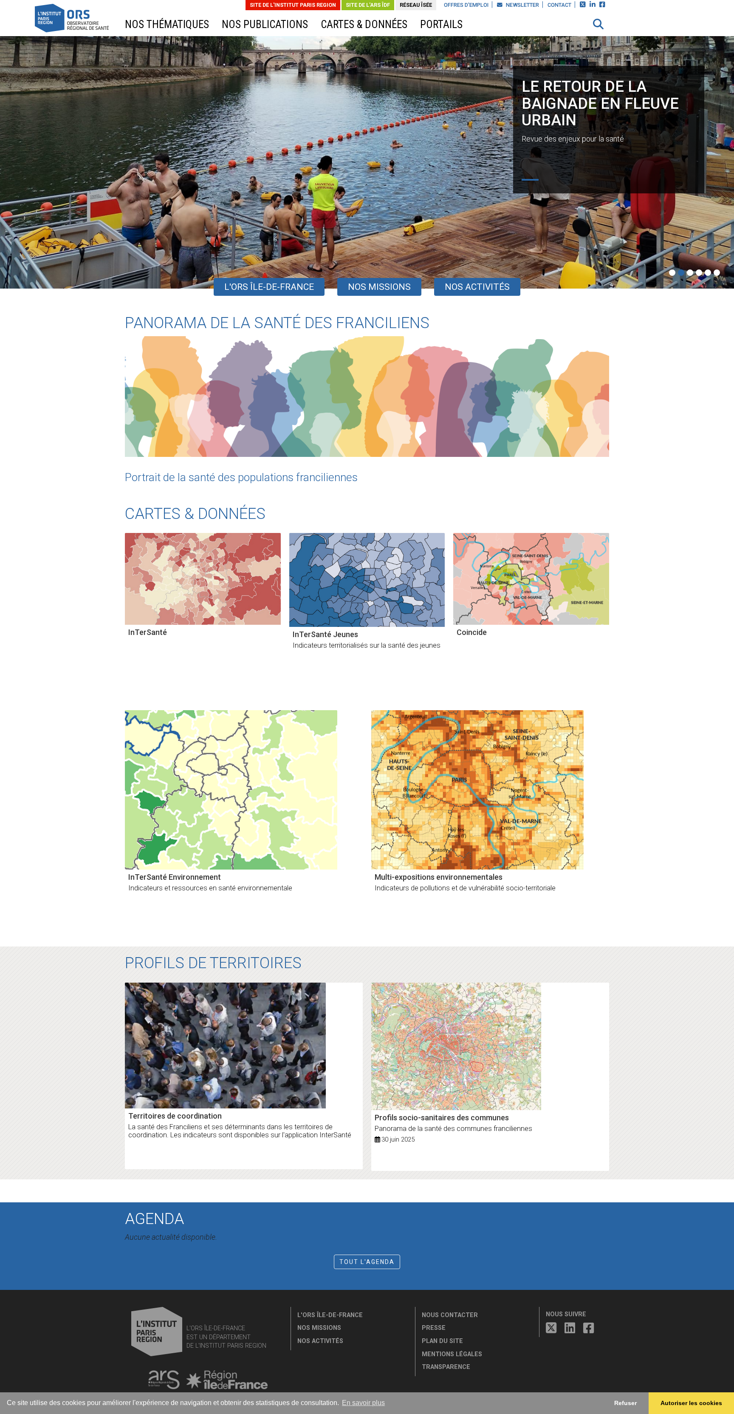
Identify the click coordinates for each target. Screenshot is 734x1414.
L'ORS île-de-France (269, 287)
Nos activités (477, 287)
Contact (559, 5)
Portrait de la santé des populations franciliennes (241, 477)
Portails (441, 24)
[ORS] (83, 19)
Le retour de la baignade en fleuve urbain (600, 103)
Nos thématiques (167, 24)
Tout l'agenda (367, 1261)
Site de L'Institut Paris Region (293, 5)
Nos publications (265, 24)
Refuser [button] (625, 1403)
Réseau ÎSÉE (416, 5)
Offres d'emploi (466, 5)
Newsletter (522, 5)
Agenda (154, 1219)
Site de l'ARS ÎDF (368, 5)
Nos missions (379, 287)
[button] (598, 24)
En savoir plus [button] (363, 1402)
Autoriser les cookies (691, 1403)
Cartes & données (364, 24)
